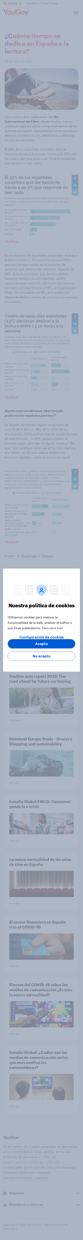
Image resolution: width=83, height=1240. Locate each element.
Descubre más (52, 628)
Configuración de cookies (41, 637)
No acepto (42, 656)
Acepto (41, 643)
